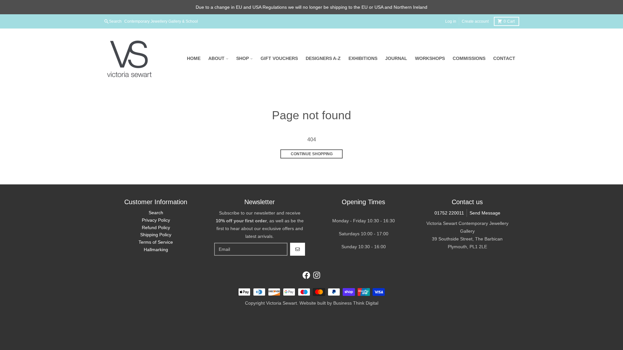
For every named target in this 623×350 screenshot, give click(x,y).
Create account (475, 21)
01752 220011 (449, 213)
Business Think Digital (355, 303)
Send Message (485, 213)
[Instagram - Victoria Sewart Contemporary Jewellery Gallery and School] (317, 275)
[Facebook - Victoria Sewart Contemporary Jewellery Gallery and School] (306, 275)
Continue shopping (312, 154)
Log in (450, 21)
